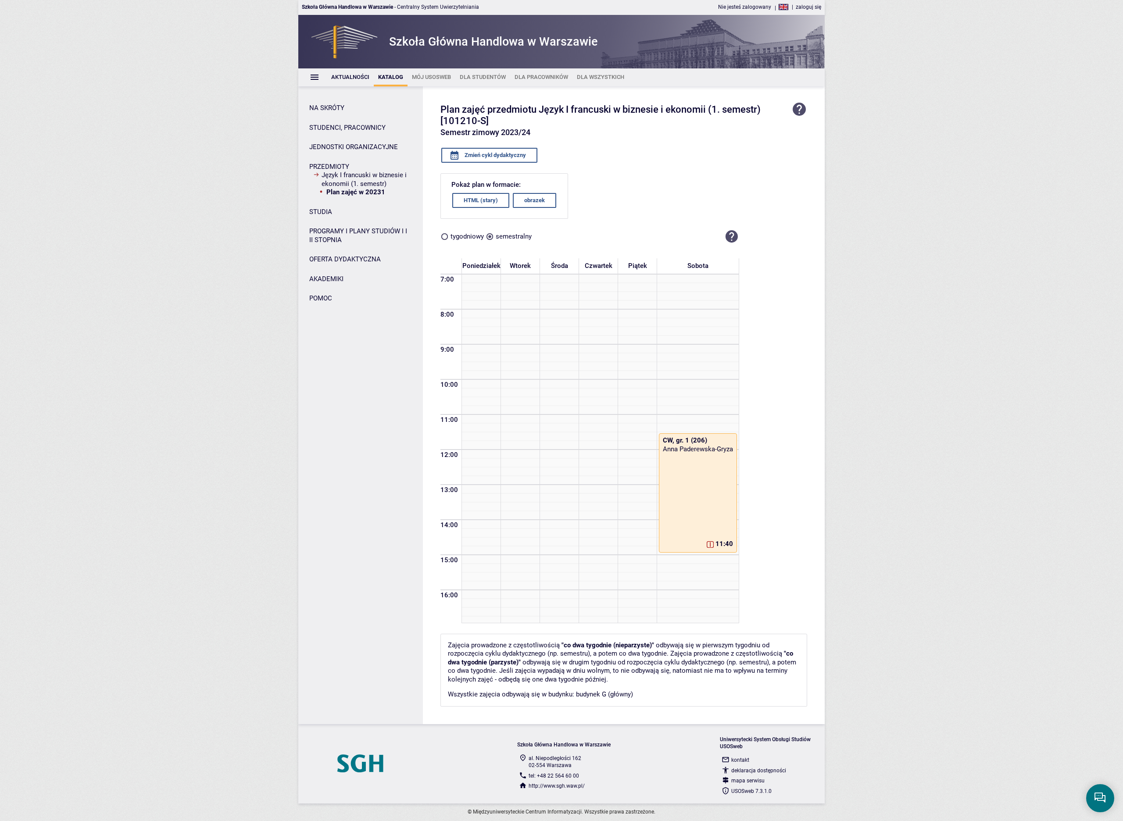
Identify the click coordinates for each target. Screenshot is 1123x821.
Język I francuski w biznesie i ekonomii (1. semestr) (364, 179)
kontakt (740, 760)
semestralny (514, 236)
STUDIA (320, 212)
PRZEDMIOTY (329, 167)
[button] (731, 236)
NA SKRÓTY (326, 108)
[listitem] (350, 77)
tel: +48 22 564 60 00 (554, 776)
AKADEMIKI (326, 279)
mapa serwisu (748, 781)
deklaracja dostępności (758, 770)
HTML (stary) (481, 200)
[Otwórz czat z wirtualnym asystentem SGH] (1100, 798)
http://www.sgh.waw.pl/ (557, 786)
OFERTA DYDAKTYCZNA (345, 259)
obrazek (534, 200)
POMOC (320, 298)
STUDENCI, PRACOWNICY (347, 128)
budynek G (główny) (604, 694)
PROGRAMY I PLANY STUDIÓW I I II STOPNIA (358, 235)
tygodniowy (467, 236)
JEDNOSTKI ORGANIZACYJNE (353, 147)
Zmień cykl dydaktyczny (494, 155)
